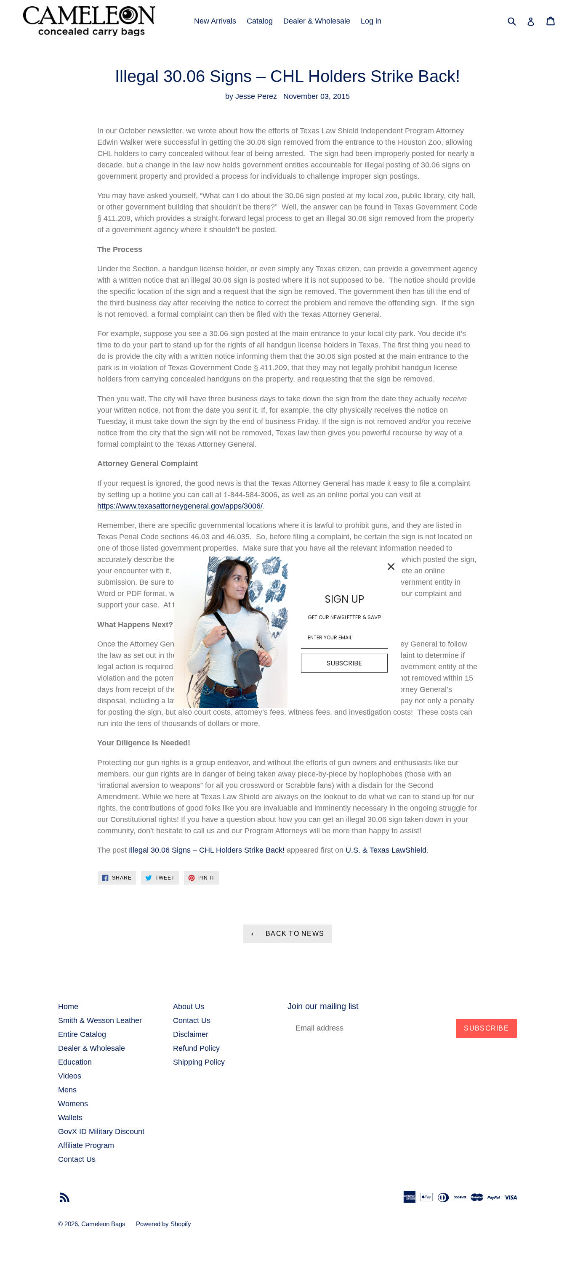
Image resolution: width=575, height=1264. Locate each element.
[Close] (391, 566)
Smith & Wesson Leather (100, 1020)
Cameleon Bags (103, 1223)
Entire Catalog (82, 1034)
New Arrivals (215, 21)
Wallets (70, 1117)
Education (75, 1062)
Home (68, 1006)
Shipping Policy (199, 1062)
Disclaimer (190, 1034)
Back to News (294, 933)
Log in (371, 21)
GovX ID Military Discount (101, 1131)
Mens (67, 1090)
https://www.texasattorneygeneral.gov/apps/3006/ (180, 506)
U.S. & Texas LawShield (386, 850)
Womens (73, 1104)
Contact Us (77, 1159)
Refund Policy (196, 1048)
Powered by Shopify (163, 1223)
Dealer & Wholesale (316, 21)
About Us (188, 1006)
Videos (69, 1076)
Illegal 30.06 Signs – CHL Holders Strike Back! (207, 850)
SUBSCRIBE (344, 663)
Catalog (260, 21)
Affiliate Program (86, 1145)
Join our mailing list (323, 1006)
